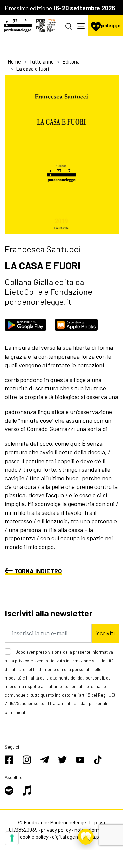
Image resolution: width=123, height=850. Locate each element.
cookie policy (34, 837)
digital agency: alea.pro (78, 837)
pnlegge (107, 25)
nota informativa (93, 829)
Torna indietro (38, 571)
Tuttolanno (41, 61)
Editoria (71, 61)
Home (14, 61)
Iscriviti (105, 633)
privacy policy (56, 829)
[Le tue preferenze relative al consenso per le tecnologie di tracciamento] (11, 838)
